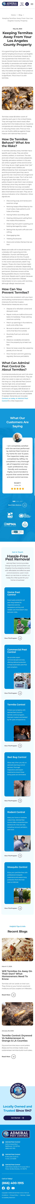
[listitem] (17, 464)
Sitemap (22, 1195)
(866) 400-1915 (10, 1148)
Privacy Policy (14, 1195)
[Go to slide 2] (17, 501)
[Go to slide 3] (21, 501)
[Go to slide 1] (14, 501)
